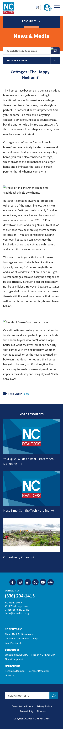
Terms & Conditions (22, 706)
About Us (10, 634)
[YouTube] (43, 582)
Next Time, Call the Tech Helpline (26, 510)
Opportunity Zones (16, 557)
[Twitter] (35, 582)
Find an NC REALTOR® (43, 654)
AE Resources (25, 634)
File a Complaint (14, 659)
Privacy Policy (44, 706)
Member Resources (38, 670)
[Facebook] (12, 582)
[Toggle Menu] (57, 7)
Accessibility (26, 711)
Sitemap (41, 711)
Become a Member (15, 670)
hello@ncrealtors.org (17, 613)
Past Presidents (13, 643)
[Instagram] (20, 582)
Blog (26, 393)
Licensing (10, 675)
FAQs (35, 638)
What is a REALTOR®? (16, 654)
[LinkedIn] (28, 582)
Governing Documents (17, 638)
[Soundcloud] (50, 582)
